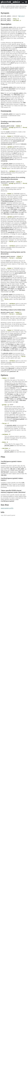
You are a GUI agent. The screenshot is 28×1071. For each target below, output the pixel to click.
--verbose (4, 129)
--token (17, 126)
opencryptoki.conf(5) (7, 508)
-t (21, 126)
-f (8, 423)
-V (9, 434)
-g (14, 127)
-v (20, 20)
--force (24, 127)
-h (18, 19)
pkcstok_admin (12, 1)
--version (15, 20)
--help (14, 19)
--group (10, 127)
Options (21, 16)
